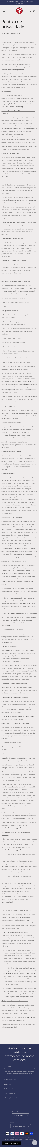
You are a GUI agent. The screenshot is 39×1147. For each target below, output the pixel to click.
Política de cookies (10, 1080)
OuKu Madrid (17, 1137)
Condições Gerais (9, 1093)
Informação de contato (11, 1098)
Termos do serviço (29, 1139)
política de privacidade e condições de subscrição (22, 1071)
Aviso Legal (7, 1084)
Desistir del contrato (11, 1143)
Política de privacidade (11, 1089)
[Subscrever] (32, 1066)
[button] (4, 11)
